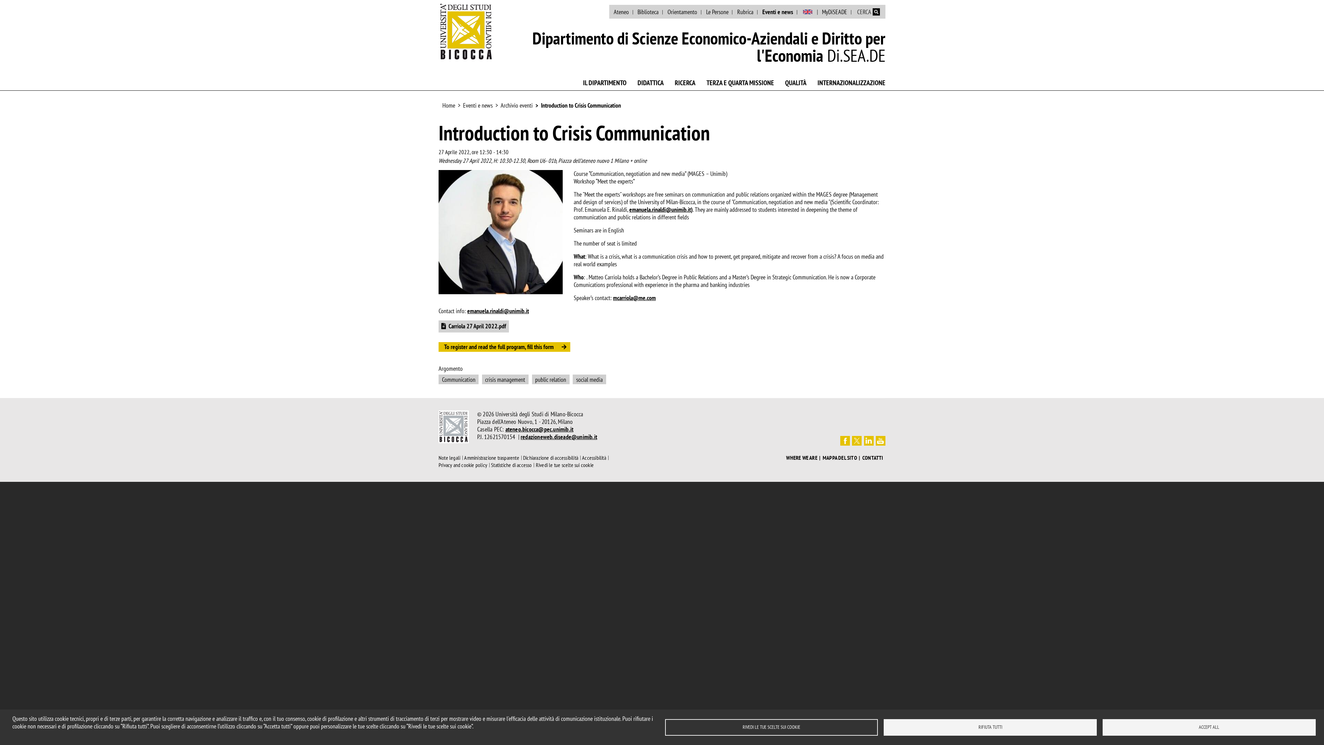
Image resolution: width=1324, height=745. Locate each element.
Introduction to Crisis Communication (581, 105)
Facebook (845, 441)
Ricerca (685, 82)
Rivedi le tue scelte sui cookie (771, 727)
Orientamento (682, 12)
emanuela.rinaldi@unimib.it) (661, 209)
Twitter (857, 441)
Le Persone (717, 12)
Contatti (872, 458)
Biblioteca (648, 12)
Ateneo (621, 12)
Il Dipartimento (604, 82)
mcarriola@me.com (634, 298)
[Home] (466, 31)
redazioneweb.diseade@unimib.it (559, 437)
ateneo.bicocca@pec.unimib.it (539, 429)
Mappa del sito (840, 458)
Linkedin (869, 441)
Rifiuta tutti (990, 727)
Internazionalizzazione (851, 82)
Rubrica (745, 12)
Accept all (1209, 727)
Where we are (801, 458)
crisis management (505, 380)
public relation (550, 380)
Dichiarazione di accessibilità (550, 457)
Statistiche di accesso (511, 464)
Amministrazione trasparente (491, 457)
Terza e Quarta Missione (740, 82)
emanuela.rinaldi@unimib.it (498, 311)
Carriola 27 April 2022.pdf (477, 326)
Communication (458, 380)
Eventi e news (777, 12)
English (807, 12)
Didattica (651, 82)
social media (589, 380)
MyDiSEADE (834, 12)
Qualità (795, 82)
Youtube (880, 441)
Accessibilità (594, 457)
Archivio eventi (517, 105)
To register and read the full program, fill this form (499, 347)
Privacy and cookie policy (463, 464)
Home (448, 105)
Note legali (449, 457)
